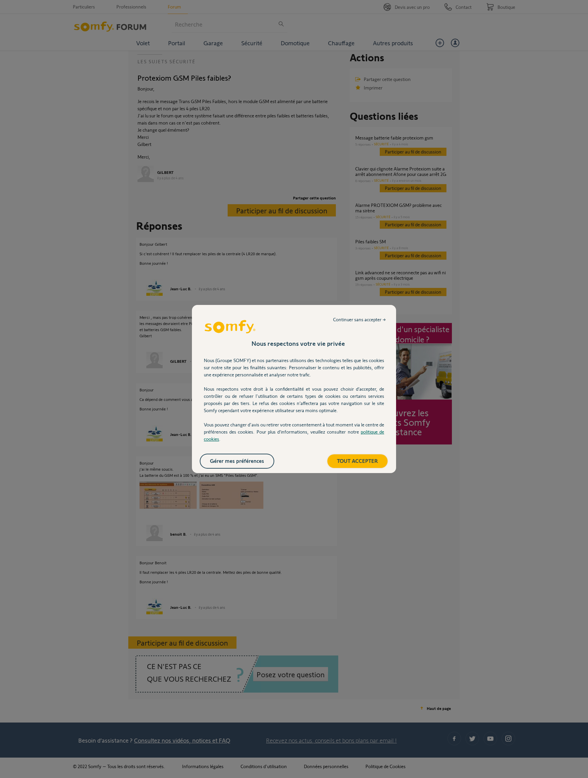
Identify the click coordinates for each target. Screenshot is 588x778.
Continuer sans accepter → (359, 319)
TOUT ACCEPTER (357, 460)
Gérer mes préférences (237, 460)
